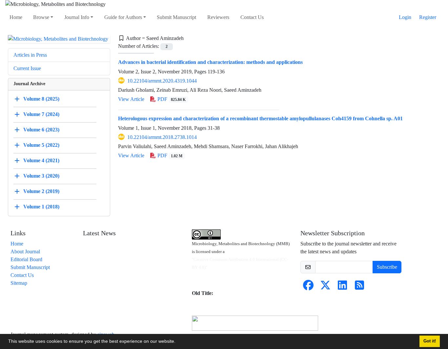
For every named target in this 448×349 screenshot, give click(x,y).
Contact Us (252, 17)
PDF (171, 99)
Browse (41, 17)
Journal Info (76, 17)
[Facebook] (308, 287)
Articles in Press (30, 55)
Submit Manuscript (176, 17)
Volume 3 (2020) (41, 176)
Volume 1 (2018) (41, 207)
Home (16, 17)
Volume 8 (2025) (41, 99)
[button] (178, 342)
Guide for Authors (123, 17)
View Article (131, 99)
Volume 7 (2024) (41, 114)
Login (405, 17)
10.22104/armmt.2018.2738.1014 (162, 137)
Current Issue (27, 68)
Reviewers (218, 17)
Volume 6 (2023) (41, 129)
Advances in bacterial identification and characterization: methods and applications (210, 62)
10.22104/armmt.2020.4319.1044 (162, 81)
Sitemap (18, 283)
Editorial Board (26, 259)
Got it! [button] (429, 341)
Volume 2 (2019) (41, 191)
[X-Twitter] (325, 287)
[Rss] (359, 287)
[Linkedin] (342, 287)
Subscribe (387, 267)
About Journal (25, 251)
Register (427, 17)
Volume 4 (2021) (41, 160)
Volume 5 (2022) (41, 145)
